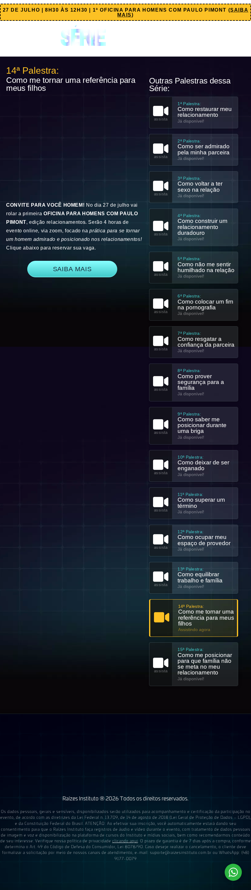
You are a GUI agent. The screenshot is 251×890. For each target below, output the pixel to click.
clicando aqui (125, 840)
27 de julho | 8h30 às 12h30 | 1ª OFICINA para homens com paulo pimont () (126, 12)
